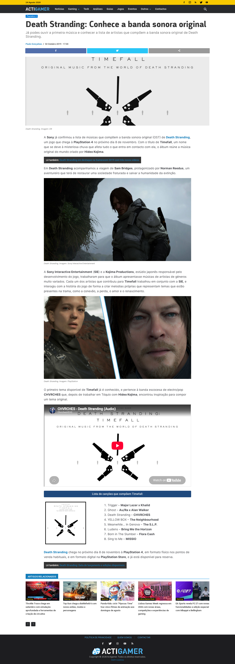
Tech (86, 9)
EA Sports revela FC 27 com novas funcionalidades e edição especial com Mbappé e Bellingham (192, 607)
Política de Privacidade (98, 637)
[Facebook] (184, 2)
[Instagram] (189, 2)
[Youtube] (206, 2)
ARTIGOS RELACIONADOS (42, 576)
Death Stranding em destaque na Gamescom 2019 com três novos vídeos (99, 160)
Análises (98, 9)
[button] (205, 9)
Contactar (144, 637)
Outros (144, 9)
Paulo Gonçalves (34, 44)
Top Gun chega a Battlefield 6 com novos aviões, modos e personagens (80, 607)
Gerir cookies (117, 659)
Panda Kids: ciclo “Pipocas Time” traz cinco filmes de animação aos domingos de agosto (117, 607)
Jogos (120, 9)
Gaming (72, 9)
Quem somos (124, 637)
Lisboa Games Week (146, 599)
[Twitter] (201, 2)
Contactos (160, 9)
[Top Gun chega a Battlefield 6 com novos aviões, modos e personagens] (80, 591)
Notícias (59, 9)
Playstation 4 (32, 16)
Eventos (132, 9)
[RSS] (195, 2)
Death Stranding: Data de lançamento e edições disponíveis (92, 565)
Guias (110, 9)
